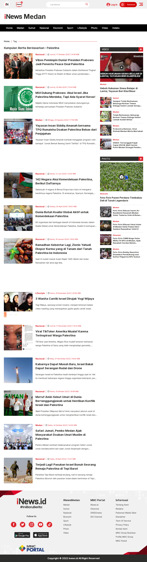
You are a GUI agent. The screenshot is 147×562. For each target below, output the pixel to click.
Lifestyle (82, 27)
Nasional (44, 27)
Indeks (115, 27)
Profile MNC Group (124, 537)
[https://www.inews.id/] (25, 16)
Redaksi (119, 509)
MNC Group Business (126, 533)
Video (105, 27)
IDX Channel (96, 517)
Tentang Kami (122, 504)
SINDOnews (96, 513)
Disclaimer (120, 517)
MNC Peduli (121, 541)
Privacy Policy (122, 525)
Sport (70, 27)
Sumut (31, 27)
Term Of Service (123, 521)
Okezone (94, 509)
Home (9, 27)
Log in (114, 4)
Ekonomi (58, 27)
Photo (94, 27)
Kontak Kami (121, 529)
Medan (20, 27)
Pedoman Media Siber (126, 513)
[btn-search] (86, 4)
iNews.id (94, 504)
